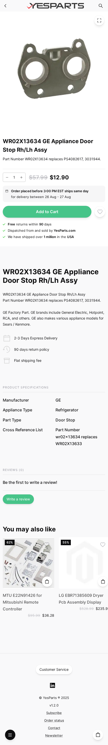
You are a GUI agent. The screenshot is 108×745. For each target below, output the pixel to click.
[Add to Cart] (47, 581)
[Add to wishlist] (99, 211)
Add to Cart (47, 211)
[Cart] (98, 735)
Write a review (18, 499)
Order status (54, 720)
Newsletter (54, 735)
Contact (54, 728)
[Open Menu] (10, 735)
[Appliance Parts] (5, 6)
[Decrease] (7, 177)
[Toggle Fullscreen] (99, 20)
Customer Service (54, 669)
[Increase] (21, 177)
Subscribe (54, 713)
